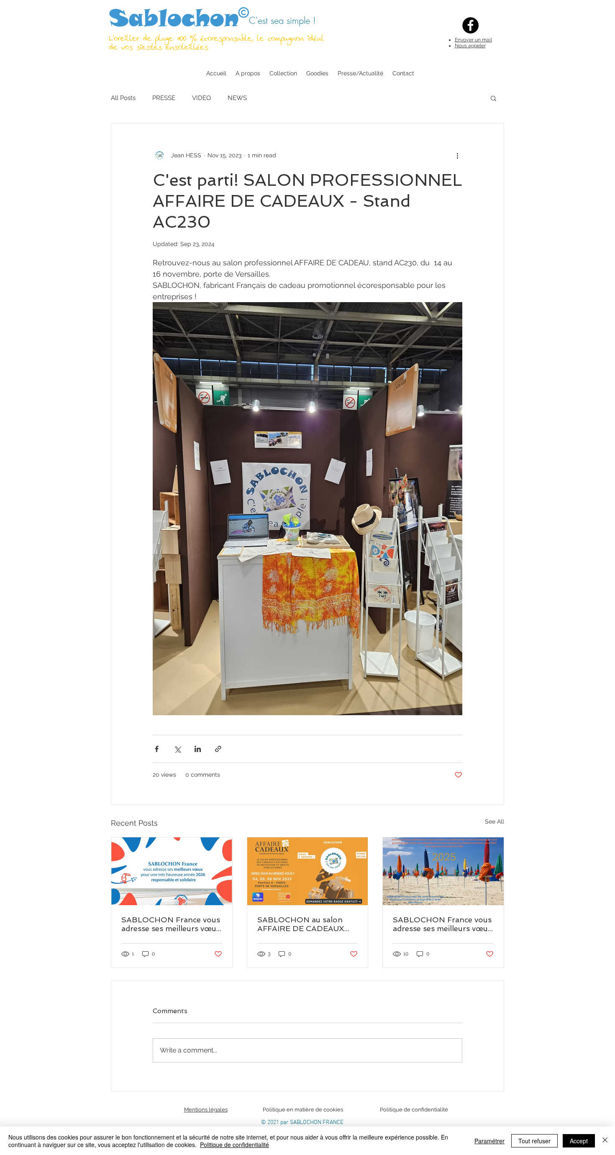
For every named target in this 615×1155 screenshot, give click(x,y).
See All (494, 821)
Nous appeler (470, 46)
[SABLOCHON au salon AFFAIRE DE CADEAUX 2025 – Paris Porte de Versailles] (307, 871)
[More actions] (457, 155)
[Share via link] (218, 749)
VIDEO (201, 98)
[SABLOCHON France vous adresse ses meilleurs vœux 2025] (443, 871)
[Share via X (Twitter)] (177, 749)
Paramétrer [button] (489, 1141)
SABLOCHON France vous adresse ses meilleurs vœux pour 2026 (170, 924)
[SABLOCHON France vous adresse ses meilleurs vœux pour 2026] (171, 871)
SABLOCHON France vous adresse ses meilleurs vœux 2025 (442, 924)
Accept (579, 1141)
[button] (493, 98)
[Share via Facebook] (157, 749)
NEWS (237, 98)
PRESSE (163, 98)
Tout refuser (534, 1141)
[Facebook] (470, 25)
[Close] (605, 1140)
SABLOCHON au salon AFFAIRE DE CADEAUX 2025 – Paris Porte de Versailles (300, 924)
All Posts (123, 98)
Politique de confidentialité (234, 1144)
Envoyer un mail (473, 40)
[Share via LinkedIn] (198, 749)
